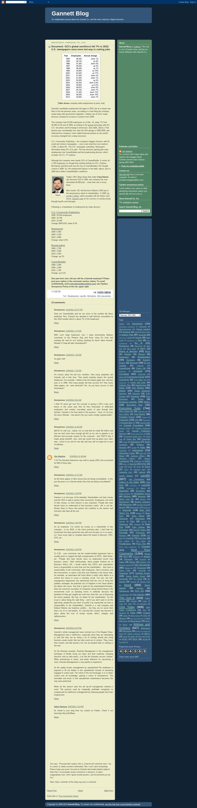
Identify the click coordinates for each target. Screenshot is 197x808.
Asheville (142, 335)
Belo (140, 340)
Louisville (145, 485)
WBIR (148, 618)
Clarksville (141, 374)
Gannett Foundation (133, 425)
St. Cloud (138, 579)
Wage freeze (135, 616)
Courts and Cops (138, 383)
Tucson (134, 601)
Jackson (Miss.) (138, 456)
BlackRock (138, 346)
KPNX (143, 464)
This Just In (127, 598)
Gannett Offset (125, 428)
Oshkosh (137, 524)
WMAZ (132, 636)
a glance (137, 47)
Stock (127, 585)
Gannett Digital (145, 423)
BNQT (143, 349)
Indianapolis (137, 450)
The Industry (139, 594)
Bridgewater (124, 357)
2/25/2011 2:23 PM (76, 707)
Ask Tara (122, 338)
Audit (129, 338)
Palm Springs (138, 527)
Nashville (126, 510)
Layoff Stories (126, 476)
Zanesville (122, 642)
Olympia (144, 521)
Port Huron (141, 541)
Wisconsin (127, 631)
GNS (148, 434)
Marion (143, 488)
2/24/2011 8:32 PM (73, 628)
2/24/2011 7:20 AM (73, 355)
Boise (147, 352)
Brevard (141, 354)
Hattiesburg (135, 442)
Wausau (122, 618)
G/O (136, 420)
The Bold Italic (124, 595)
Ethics (147, 402)
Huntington (123, 450)
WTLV (140, 636)
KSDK (121, 467)
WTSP (148, 636)
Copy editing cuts (140, 380)
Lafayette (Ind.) (140, 469)
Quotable (145, 546)
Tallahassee (124, 591)
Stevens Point (145, 582)
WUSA (124, 639)
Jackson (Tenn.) (127, 459)
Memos (127, 496)
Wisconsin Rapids (142, 631)
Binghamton (124, 346)
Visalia (125, 616)
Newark (139, 513)
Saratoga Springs (125, 565)
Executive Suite (130, 408)
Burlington (130, 360)
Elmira (140, 399)
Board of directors (128, 351)
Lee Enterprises (136, 480)
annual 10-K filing (95, 125)
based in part (77, 199)
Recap (147, 554)
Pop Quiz (142, 538)
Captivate (140, 366)
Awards (138, 338)
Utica (144, 610)
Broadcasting (58, 245)
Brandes (127, 354)
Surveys (139, 588)
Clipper (121, 377)
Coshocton (122, 382)
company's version (130, 202)
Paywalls (123, 532)
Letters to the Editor (129, 482)
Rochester (128, 559)
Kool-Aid (133, 464)
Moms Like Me (126, 499)
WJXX (121, 634)
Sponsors (123, 573)
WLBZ (125, 636)
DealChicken (140, 385)
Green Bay (131, 439)
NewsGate (123, 519)
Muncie (122, 507)
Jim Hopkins (59, 456)
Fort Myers (139, 414)
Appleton (126, 332)
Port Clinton (124, 541)
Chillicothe (122, 371)
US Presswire (142, 604)
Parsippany (123, 530)
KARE (147, 461)
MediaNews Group (142, 494)
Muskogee (146, 507)
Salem (121, 562)
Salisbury (143, 562)
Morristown (127, 505)
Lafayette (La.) (125, 472)
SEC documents (104, 296)
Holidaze (140, 445)
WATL (145, 616)
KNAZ (125, 464)
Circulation (124, 374)
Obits (132, 521)
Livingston (133, 485)
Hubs (142, 447)
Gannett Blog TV (128, 423)
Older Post (108, 791)
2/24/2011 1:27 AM (73, 331)
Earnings (135, 396)
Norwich (122, 521)
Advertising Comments (127, 326)
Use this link (124, 175)
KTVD (139, 467)
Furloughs (123, 420)
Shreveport (141, 568)
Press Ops (141, 544)
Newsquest (57, 229)
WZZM (144, 639)
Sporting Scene (142, 573)
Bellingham (131, 340)
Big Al (138, 343)
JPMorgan (137, 461)
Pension (122, 536)
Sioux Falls (124, 571)
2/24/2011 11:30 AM (78, 456)
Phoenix (135, 535)
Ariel (136, 332)
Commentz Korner (136, 377)
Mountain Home (141, 505)
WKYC (147, 634)
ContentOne (124, 380)
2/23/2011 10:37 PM (74, 310)
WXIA (135, 639)
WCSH (124, 621)
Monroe (143, 499)
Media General (124, 494)
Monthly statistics (142, 502)
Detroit (122, 391)
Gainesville (146, 420)
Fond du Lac (142, 411)
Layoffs (83, 296)
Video (132, 613)
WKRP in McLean (134, 634)
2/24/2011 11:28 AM (74, 427)
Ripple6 (147, 557)
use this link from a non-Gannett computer (122, 804)
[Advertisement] (98, 30)
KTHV (130, 467)
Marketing (123, 491)
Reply (56, 323)
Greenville (146, 439)
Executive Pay (134, 405)
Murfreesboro (134, 507)
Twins (130, 604)
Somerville (142, 570)
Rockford (143, 559)
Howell (134, 448)
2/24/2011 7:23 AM (73, 371)
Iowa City (143, 453)
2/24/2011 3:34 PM (73, 523)
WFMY (147, 621)
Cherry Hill (141, 368)
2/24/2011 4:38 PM (73, 550)
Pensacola (140, 533)
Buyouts (134, 363)
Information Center (127, 453)
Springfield (123, 579)
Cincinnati (137, 371)
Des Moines (138, 388)
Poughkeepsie (125, 544)
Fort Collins (124, 414)
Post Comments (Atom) (68, 796)
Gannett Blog (70, 13)
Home (80, 791)
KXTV (126, 469)
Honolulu (122, 448)
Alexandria (143, 326)
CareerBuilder (58, 262)
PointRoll (130, 538)
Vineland (146, 613)
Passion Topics (139, 530)
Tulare (144, 601)
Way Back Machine (136, 618)
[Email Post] (94, 292)
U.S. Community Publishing (65, 212)
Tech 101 (139, 591)
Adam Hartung (60, 707)
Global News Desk (137, 434)
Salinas (132, 562)
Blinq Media (131, 349)
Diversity (136, 394)
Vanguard (122, 613)
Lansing (142, 472)
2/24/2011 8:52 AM (73, 400)
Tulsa (121, 604)
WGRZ (125, 625)
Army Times (145, 332)
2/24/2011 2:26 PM (73, 494)
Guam (125, 442)
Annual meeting (143, 329)
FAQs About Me (126, 411)
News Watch (138, 516)
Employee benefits (128, 402)
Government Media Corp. (132, 436)
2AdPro (121, 324)
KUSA (147, 467)
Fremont (144, 417)
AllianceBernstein (125, 329)
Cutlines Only (125, 385)
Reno (125, 557)
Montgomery (124, 502)
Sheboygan (129, 568)
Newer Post (52, 791)
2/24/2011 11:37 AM (74, 475)
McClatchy (91, 296)
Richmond (136, 557)
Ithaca (121, 456)
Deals (122, 388)
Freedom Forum (127, 417)
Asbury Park (127, 335)
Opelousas (123, 524)
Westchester (135, 621)
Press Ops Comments (127, 547)
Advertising (137, 323)
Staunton (133, 582)
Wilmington (145, 628)
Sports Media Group (135, 576)
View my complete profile (132, 166)
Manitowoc (130, 488)
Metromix (142, 497)
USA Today (127, 607)
